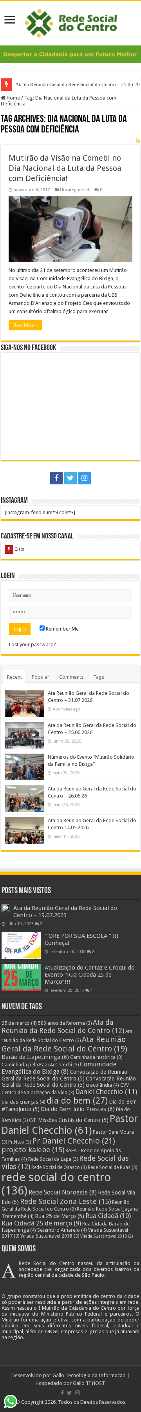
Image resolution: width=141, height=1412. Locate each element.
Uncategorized (74, 189)
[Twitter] (70, 478)
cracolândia (102, 1085)
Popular (40, 677)
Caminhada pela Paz (28, 1065)
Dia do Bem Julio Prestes (78, 1109)
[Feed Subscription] (138, 141)
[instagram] (84, 478)
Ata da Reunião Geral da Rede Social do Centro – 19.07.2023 (65, 911)
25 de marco (19, 1023)
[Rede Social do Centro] (71, 22)
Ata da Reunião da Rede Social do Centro (63, 1026)
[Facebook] (56, 478)
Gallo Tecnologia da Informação (89, 1375)
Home (12, 98)
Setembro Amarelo (62, 1230)
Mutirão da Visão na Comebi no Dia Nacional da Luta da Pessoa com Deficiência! (65, 168)
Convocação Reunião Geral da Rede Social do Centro (69, 1081)
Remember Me (62, 629)
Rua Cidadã (108, 1216)
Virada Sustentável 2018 (49, 1236)
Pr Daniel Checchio (73, 1141)
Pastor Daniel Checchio (70, 1124)
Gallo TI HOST (89, 1383)
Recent (14, 677)
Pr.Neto (19, 1142)
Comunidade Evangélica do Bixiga (59, 1067)
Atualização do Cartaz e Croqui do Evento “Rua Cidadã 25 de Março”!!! (90, 974)
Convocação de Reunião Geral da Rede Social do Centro (64, 1075)
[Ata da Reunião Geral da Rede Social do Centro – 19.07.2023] (5, 908)
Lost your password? (32, 644)
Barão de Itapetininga (35, 1056)
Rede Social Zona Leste (65, 1201)
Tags (98, 677)
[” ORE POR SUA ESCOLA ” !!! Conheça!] (21, 945)
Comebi (67, 1065)
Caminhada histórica (96, 1057)
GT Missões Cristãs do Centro (68, 1120)
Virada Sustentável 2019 (106, 1236)
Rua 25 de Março (59, 1216)
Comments (71, 677)
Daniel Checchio (106, 1092)
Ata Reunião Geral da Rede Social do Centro (64, 1044)
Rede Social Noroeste (63, 1192)
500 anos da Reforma (65, 1023)
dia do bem (77, 1101)
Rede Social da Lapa (53, 1159)
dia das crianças (23, 1102)
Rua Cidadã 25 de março (41, 1223)
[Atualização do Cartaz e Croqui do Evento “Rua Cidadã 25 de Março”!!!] (21, 977)
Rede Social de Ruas (112, 1167)
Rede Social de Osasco (59, 1167)
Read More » (25, 325)
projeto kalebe (33, 1150)
